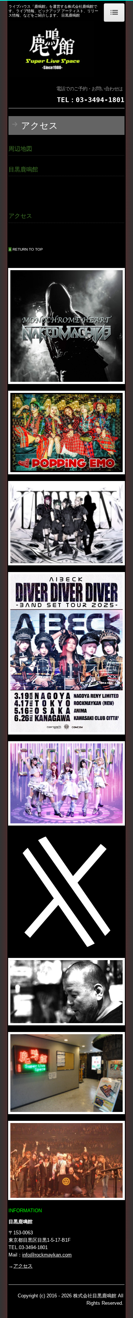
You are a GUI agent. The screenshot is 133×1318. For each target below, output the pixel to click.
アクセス (23, 1266)
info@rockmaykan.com (47, 1255)
